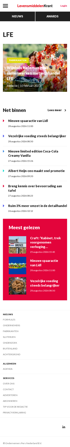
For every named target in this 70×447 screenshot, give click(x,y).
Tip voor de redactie (15, 406)
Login (63, 5)
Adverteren (10, 395)
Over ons (8, 383)
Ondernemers (11, 325)
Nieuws (17, 16)
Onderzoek (10, 342)
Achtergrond (11, 354)
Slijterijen (9, 336)
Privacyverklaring (14, 412)
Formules (9, 319)
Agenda (7, 368)
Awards (52, 16)
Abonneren (10, 400)
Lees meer (55, 110)
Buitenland (10, 348)
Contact (8, 389)
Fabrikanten (10, 331)
